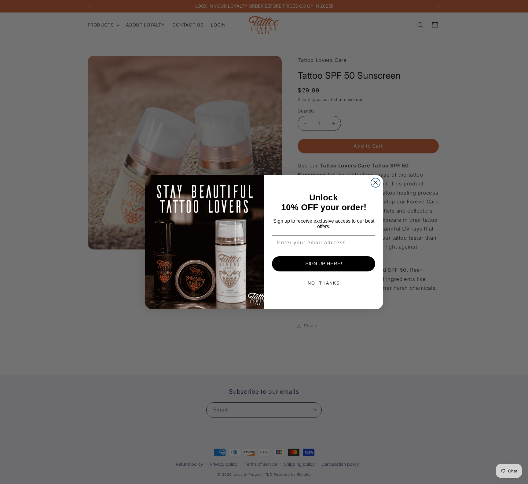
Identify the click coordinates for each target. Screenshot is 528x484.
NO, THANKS (324, 283)
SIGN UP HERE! (323, 263)
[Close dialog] (375, 182)
